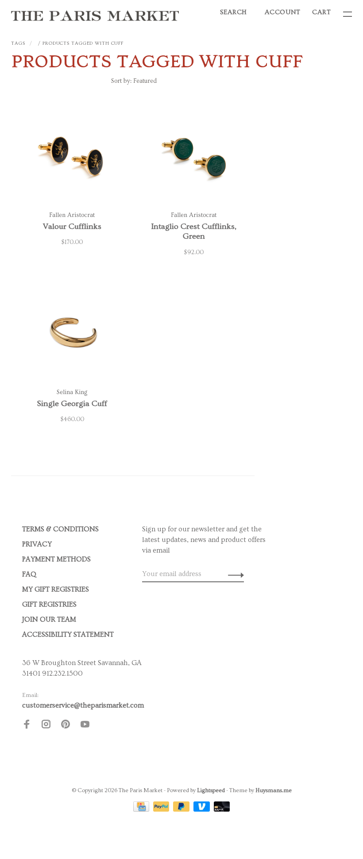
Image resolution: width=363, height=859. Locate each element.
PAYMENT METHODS (56, 559)
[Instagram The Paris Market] (46, 726)
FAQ (29, 574)
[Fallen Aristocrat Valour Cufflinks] (72, 155)
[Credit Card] (142, 809)
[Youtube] (85, 726)
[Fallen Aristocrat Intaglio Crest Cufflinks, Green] (193, 155)
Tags (18, 43)
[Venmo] (202, 809)
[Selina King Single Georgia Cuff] (72, 332)
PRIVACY (37, 544)
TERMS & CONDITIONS (60, 529)
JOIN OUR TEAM (49, 619)
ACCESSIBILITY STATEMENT (68, 634)
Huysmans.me (273, 790)
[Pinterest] (65, 726)
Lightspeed (211, 790)
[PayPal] (162, 809)
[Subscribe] (233, 574)
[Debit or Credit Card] (222, 809)
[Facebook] (26, 726)
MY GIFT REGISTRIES (55, 589)
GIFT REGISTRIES (49, 604)
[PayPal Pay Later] (182, 809)
